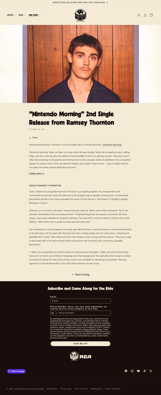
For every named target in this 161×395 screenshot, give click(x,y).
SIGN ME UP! (80, 344)
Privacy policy (66, 389)
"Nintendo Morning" (112, 144)
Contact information (112, 389)
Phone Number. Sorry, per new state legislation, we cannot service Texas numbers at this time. (78, 308)
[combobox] (54, 313)
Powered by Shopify (36, 389)
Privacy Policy (89, 329)
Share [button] (35, 137)
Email (53, 297)
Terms (99, 329)
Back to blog (82, 274)
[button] (11, 15)
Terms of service (80, 389)
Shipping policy (96, 389)
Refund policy (52, 389)
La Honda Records (21, 389)
